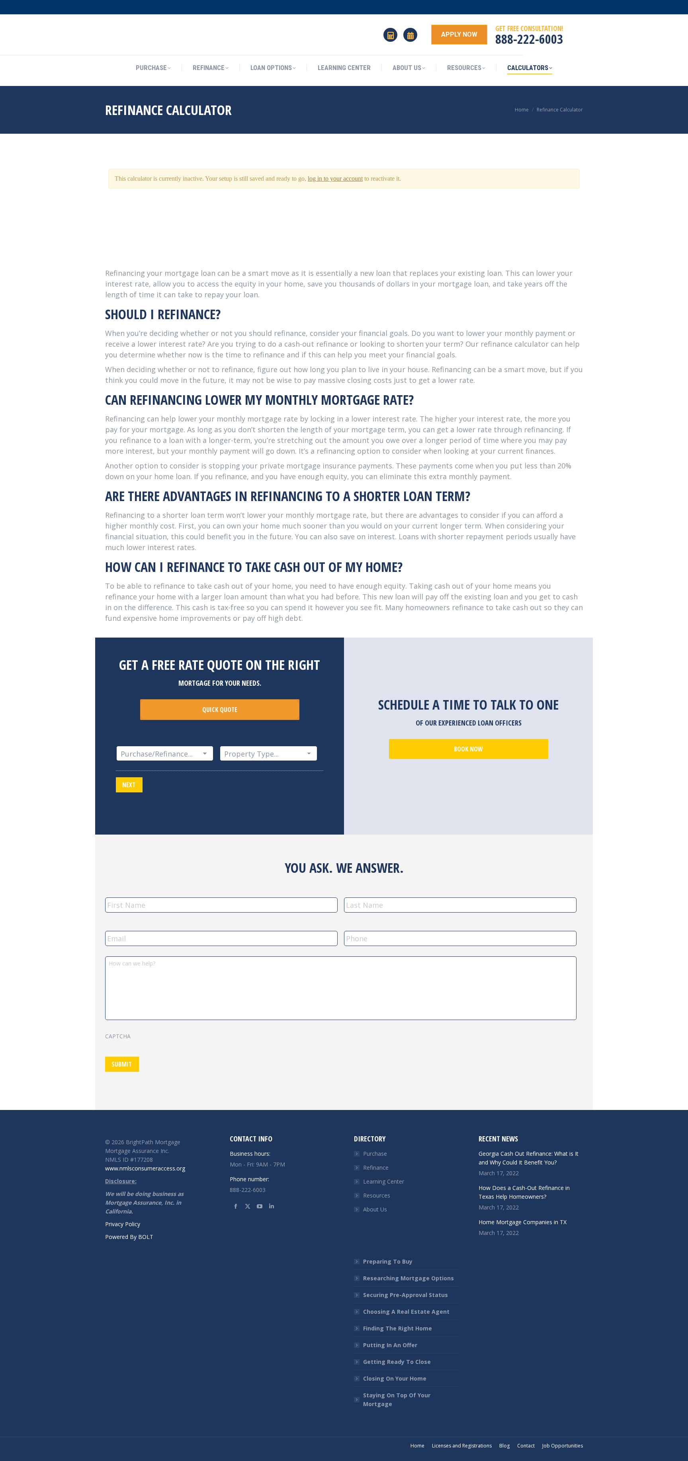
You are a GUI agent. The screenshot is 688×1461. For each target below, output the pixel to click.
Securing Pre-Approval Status (405, 1295)
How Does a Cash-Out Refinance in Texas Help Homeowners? (524, 1192)
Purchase (375, 1153)
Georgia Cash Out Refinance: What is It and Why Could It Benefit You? (529, 1158)
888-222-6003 (529, 38)
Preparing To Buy (387, 1261)
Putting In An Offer (390, 1345)
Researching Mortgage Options (408, 1278)
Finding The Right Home (397, 1328)
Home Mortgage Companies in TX (523, 1222)
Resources (376, 1195)
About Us (375, 1209)
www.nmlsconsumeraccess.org (145, 1168)
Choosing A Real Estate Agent (406, 1311)
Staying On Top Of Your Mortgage (396, 1399)
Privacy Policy (122, 1224)
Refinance (376, 1167)
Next (128, 784)
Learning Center (383, 1181)
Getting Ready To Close (397, 1361)
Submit (121, 1064)
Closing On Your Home (394, 1378)
